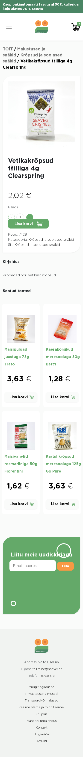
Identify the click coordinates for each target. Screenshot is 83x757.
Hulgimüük (41, 734)
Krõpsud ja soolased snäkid (51, 239)
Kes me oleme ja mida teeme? (42, 707)
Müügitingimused (41, 687)
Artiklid (41, 741)
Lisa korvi (24, 224)
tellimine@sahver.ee (47, 669)
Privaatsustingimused (41, 693)
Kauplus (41, 714)
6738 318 (48, 675)
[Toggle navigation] (9, 26)
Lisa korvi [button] (18, 397)
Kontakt (41, 727)
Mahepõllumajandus (42, 721)
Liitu (65, 566)
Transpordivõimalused (41, 700)
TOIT (8, 49)
